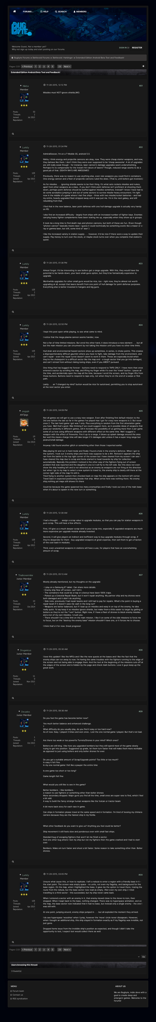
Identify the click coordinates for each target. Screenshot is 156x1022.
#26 (141, 513)
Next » (67, 66)
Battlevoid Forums (41, 57)
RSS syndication (20, 998)
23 (59, 66)
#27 (141, 575)
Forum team (18, 991)
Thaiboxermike (25, 575)
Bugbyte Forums (22, 57)
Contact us (17, 995)
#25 (141, 411)
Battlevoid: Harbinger (63, 57)
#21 (141, 85)
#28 (141, 650)
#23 (141, 263)
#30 (141, 875)
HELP (45, 11)
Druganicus (25, 650)
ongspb (25, 411)
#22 (141, 147)
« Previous (27, 66)
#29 (141, 711)
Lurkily (25, 147)
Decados (25, 711)
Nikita (26, 85)
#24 (141, 325)
